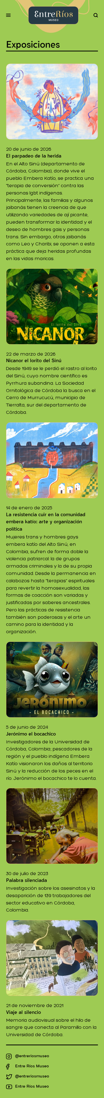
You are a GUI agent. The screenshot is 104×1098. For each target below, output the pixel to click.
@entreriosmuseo (32, 1056)
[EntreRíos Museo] (53, 15)
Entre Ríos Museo (32, 1067)
